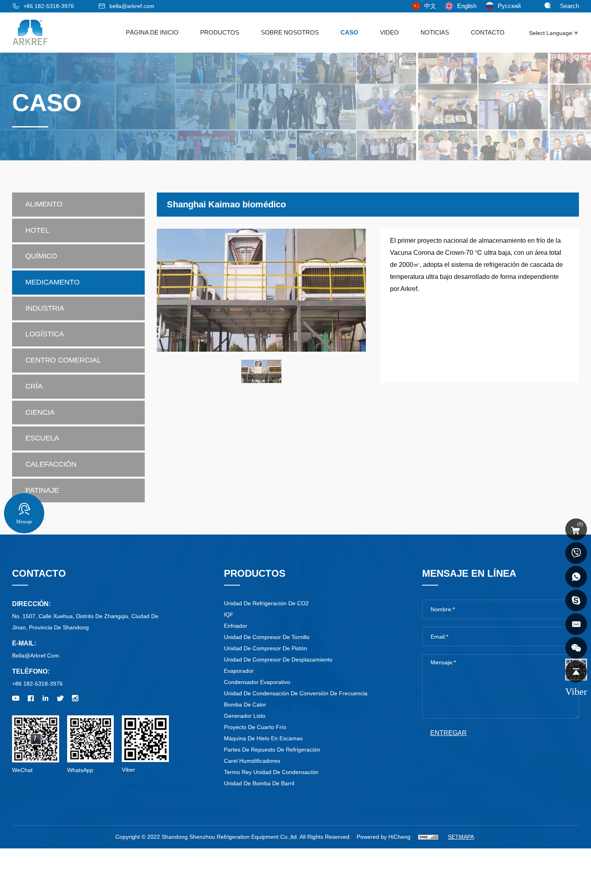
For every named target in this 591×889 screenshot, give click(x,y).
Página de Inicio (152, 32)
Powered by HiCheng (383, 837)
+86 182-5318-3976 (48, 6)
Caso (349, 32)
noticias (435, 32)
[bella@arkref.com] (576, 624)
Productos (219, 32)
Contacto (488, 32)
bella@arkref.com (131, 6)
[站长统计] (428, 837)
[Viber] (576, 648)
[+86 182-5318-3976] (576, 553)
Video (389, 32)
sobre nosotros (290, 32)
